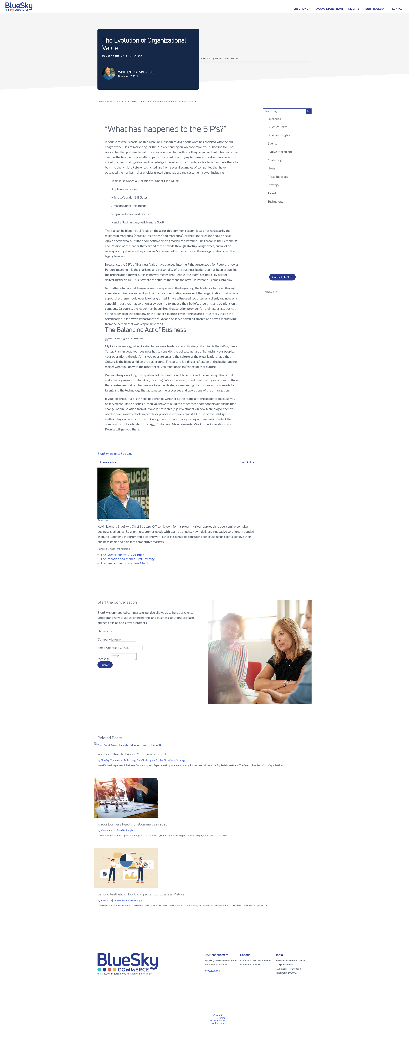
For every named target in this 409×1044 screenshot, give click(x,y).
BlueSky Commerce (111, 760)
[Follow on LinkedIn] (284, 301)
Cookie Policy (218, 1022)
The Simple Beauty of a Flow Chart (124, 563)
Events (272, 143)
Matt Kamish (108, 830)
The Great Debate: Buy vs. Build (122, 555)
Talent (272, 193)
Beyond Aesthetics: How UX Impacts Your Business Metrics (140, 894)
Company (104, 639)
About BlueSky (374, 9)
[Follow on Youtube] (290, 301)
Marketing (275, 160)
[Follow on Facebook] (265, 301)
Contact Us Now (282, 277)
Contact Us (219, 1015)
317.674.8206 (212, 971)
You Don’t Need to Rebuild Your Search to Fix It (131, 754)
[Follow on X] (271, 301)
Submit (105, 665)
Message (103, 659)
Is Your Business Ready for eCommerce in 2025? (133, 824)
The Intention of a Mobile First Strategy (127, 559)
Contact (398, 9)
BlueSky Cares (278, 127)
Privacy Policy (218, 1020)
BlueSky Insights (115, 55)
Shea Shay (106, 900)
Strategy (136, 55)
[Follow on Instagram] (278, 301)
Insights (353, 9)
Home (100, 101)
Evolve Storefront (329, 9)
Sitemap (221, 1017)
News (271, 168)
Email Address (107, 647)
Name (101, 631)
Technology (275, 201)
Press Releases (278, 176)
